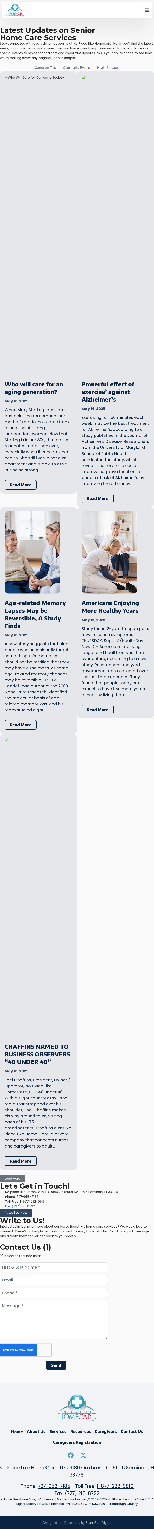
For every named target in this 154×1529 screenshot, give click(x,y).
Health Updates (108, 67)
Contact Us (132, 1431)
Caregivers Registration (77, 1442)
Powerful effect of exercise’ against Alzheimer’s (108, 391)
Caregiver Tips (45, 67)
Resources (80, 1431)
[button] (147, 10)
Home (17, 1431)
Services (57, 1431)
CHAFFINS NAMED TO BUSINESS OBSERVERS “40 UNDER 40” (37, 1054)
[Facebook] (70, 1455)
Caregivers (106, 1431)
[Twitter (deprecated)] (83, 1455)
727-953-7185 (54, 1486)
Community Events (76, 67)
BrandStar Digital (98, 1522)
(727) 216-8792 (81, 1493)
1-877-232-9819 (115, 1486)
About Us (36, 1431)
